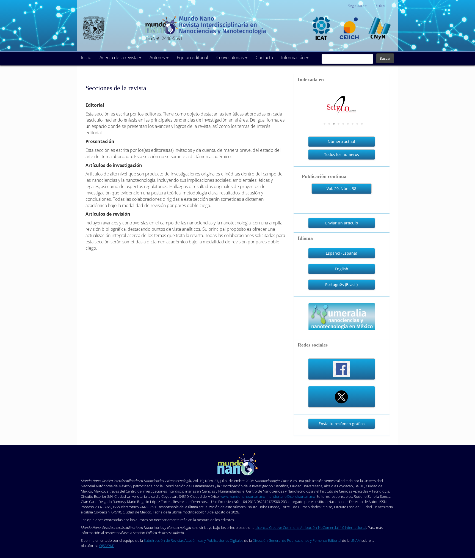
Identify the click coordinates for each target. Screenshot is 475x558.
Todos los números (341, 154)
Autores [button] (158, 57)
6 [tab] (348, 124)
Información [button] (293, 57)
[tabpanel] (341, 100)
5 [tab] (343, 124)
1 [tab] (324, 124)
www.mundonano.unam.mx (242, 496)
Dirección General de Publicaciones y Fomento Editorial (297, 540)
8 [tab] (357, 124)
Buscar (385, 58)
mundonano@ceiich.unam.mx (290, 496)
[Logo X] (341, 397)
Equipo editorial (192, 57)
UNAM (355, 540)
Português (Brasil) (341, 284)
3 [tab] (334, 124)
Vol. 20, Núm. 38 (341, 188)
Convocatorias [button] (230, 57)
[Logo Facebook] (341, 369)
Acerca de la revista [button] (119, 57)
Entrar (380, 5)
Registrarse (357, 5)
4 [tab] (338, 124)
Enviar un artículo (341, 223)
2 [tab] (329, 124)
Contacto (264, 57)
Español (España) (341, 253)
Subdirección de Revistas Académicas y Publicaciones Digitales (193, 540)
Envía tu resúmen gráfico (341, 423)
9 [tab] (362, 124)
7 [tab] (352, 124)
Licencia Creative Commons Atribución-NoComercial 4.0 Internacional (310, 527)
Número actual (341, 141)
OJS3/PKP (106, 545)
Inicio (86, 57)
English (341, 268)
